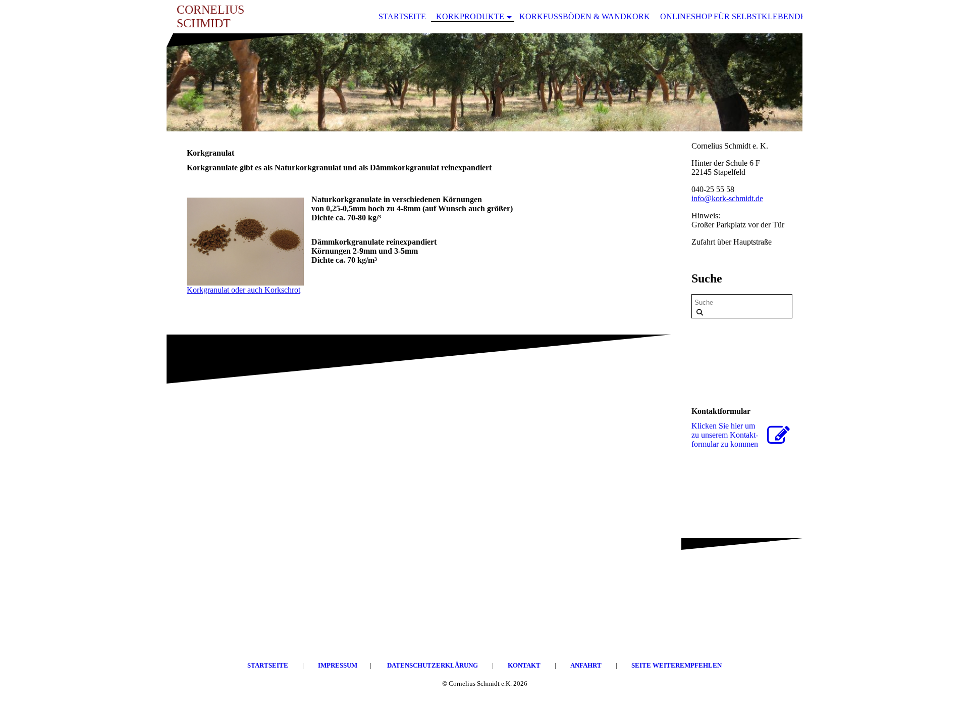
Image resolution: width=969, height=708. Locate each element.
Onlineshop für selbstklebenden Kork (748, 16)
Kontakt (525, 665)
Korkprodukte (470, 16)
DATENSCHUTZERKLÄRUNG (432, 665)
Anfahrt (586, 665)
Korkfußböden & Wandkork (584, 16)
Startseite (402, 16)
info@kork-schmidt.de (727, 198)
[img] (484, 82)
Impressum (337, 665)
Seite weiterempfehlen (676, 665)
